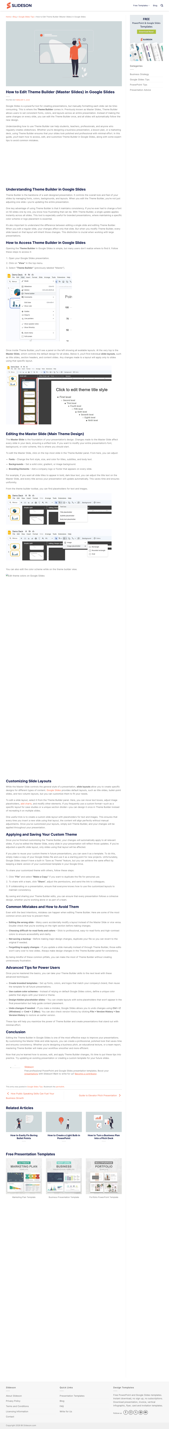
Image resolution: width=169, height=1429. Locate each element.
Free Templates (140, 5)
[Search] (162, 5)
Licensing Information (17, 1411)
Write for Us (66, 1411)
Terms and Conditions (17, 1406)
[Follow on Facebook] (125, 1412)
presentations (31, 1073)
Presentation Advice (140, 90)
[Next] (122, 1132)
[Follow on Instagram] (130, 1412)
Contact (10, 1416)
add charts (26, 803)
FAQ (62, 1406)
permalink (60, 1087)
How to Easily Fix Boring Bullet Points (23, 1137)
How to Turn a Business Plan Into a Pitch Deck (104, 1137)
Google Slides (54, 790)
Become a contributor (86, 1073)
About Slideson (14, 1395)
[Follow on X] (135, 1412)
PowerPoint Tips (138, 84)
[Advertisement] (64, 164)
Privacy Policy (13, 1401)
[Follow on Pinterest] (140, 1412)
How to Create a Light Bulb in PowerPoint (64, 1137)
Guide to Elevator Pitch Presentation (98, 1095)
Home (8, 17)
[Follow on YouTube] (145, 1412)
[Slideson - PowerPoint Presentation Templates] (19, 5)
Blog (155, 5)
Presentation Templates (72, 1395)
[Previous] (5, 1132)
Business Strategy (139, 74)
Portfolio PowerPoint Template (103, 1197)
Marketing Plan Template (24, 1197)
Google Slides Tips (26, 17)
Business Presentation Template (64, 1197)
